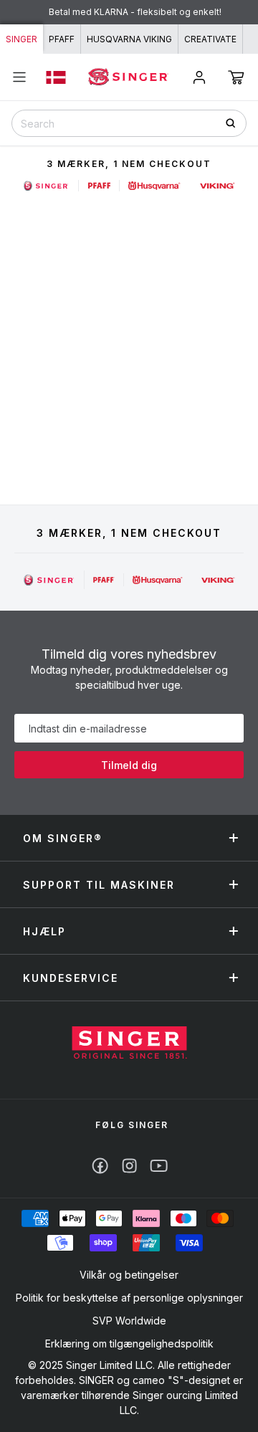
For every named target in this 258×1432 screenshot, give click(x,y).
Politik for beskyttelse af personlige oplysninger (129, 1298)
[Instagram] (129, 1166)
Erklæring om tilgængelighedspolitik (129, 1343)
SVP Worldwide (129, 1320)
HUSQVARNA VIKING (129, 39)
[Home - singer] (129, 77)
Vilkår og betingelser (129, 1275)
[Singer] (49, 580)
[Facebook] (100, 1166)
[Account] (199, 77)
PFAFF (62, 39)
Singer (21, 39)
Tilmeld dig (129, 765)
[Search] (235, 123)
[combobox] (129, 123)
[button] (236, 77)
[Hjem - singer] (129, 1044)
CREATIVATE (210, 39)
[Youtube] (159, 1166)
